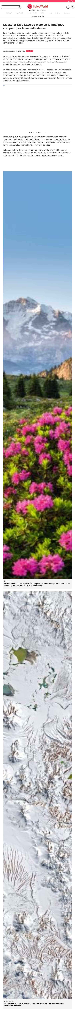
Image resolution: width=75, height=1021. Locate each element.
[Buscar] (19, 7)
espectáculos (19, 12)
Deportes (30, 50)
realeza (57, 12)
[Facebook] (68, 7)
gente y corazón (32, 12)
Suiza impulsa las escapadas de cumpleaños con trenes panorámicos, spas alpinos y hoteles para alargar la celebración (37, 585)
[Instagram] (72, 7)
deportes (9, 12)
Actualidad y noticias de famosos (37, 10)
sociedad (66, 12)
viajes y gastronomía (37, 16)
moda (42, 12)
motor (50, 12)
